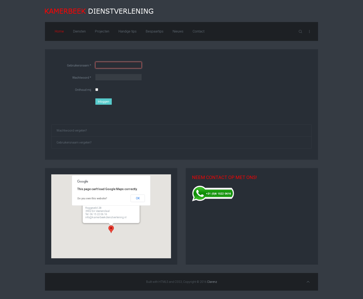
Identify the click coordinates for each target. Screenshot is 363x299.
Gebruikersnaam (79, 65)
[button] (111, 229)
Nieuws (178, 31)
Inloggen (103, 101)
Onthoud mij (83, 89)
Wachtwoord (81, 77)
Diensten (79, 31)
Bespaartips (154, 31)
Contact (198, 31)
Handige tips (127, 31)
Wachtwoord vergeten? (72, 130)
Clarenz (212, 281)
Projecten (102, 31)
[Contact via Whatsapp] (213, 193)
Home (59, 31)
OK (138, 198)
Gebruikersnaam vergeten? (74, 142)
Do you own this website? (92, 198)
